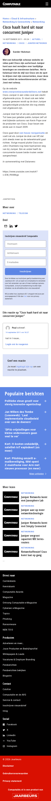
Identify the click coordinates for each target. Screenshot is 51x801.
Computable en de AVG (14, 694)
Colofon (7, 689)
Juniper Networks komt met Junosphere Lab (34, 498)
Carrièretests (9, 581)
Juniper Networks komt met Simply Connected (34, 524)
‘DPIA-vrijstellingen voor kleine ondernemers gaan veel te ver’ (21, 433)
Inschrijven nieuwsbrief (14, 705)
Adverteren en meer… (13, 643)
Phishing (7, 619)
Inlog (5, 711)
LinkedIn (11, 735)
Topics (6, 613)
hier (25, 296)
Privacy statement (12, 781)
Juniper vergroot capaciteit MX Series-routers (32, 539)
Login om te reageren (17, 344)
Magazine (8, 597)
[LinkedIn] (11, 226)
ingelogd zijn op (24, 366)
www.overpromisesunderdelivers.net (22, 92)
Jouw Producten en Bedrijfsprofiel (20, 648)
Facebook (12, 724)
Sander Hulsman (21, 52)
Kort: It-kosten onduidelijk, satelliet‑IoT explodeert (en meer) (22, 447)
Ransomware (9, 624)
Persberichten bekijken (14, 670)
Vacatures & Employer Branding (19, 659)
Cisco (22, 43)
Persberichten (10, 665)
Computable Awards (13, 592)
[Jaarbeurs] (25, 794)
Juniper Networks (37, 43)
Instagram (12, 746)
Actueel (36, 39)
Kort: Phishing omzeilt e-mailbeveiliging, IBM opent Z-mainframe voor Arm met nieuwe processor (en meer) (22, 463)
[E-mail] (5, 226)
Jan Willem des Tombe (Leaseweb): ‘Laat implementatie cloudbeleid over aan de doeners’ (22, 417)
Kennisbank (9, 586)
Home (6, 18)
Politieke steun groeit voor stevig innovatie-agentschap (23, 402)
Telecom (23, 213)
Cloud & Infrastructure (23, 18)
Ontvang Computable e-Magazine (20, 602)
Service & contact (12, 700)
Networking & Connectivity (16, 22)
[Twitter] (16, 226)
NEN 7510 (8, 629)
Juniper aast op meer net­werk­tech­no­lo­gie (33, 511)
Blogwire (7, 675)
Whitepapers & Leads (13, 654)
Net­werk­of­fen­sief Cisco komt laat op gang (34, 553)
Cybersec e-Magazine (13, 608)
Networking (39, 22)
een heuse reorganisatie (32, 133)
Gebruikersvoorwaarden (15, 773)
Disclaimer (8, 766)
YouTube (11, 740)
